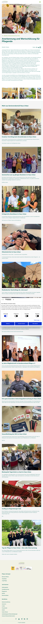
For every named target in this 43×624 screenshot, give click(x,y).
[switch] (16, 316)
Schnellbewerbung (5, 589)
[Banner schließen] (27, 299)
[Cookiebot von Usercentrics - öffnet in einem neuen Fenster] (8, 299)
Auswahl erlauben (21, 323)
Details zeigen (37, 320)
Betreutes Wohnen (5, 576)
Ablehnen (8, 323)
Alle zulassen (35, 323)
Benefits (3, 593)
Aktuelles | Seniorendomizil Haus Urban (12, 35)
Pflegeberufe (4, 591)
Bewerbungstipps (5, 595)
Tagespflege (4, 578)
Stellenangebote (5, 587)
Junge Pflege (4, 580)
